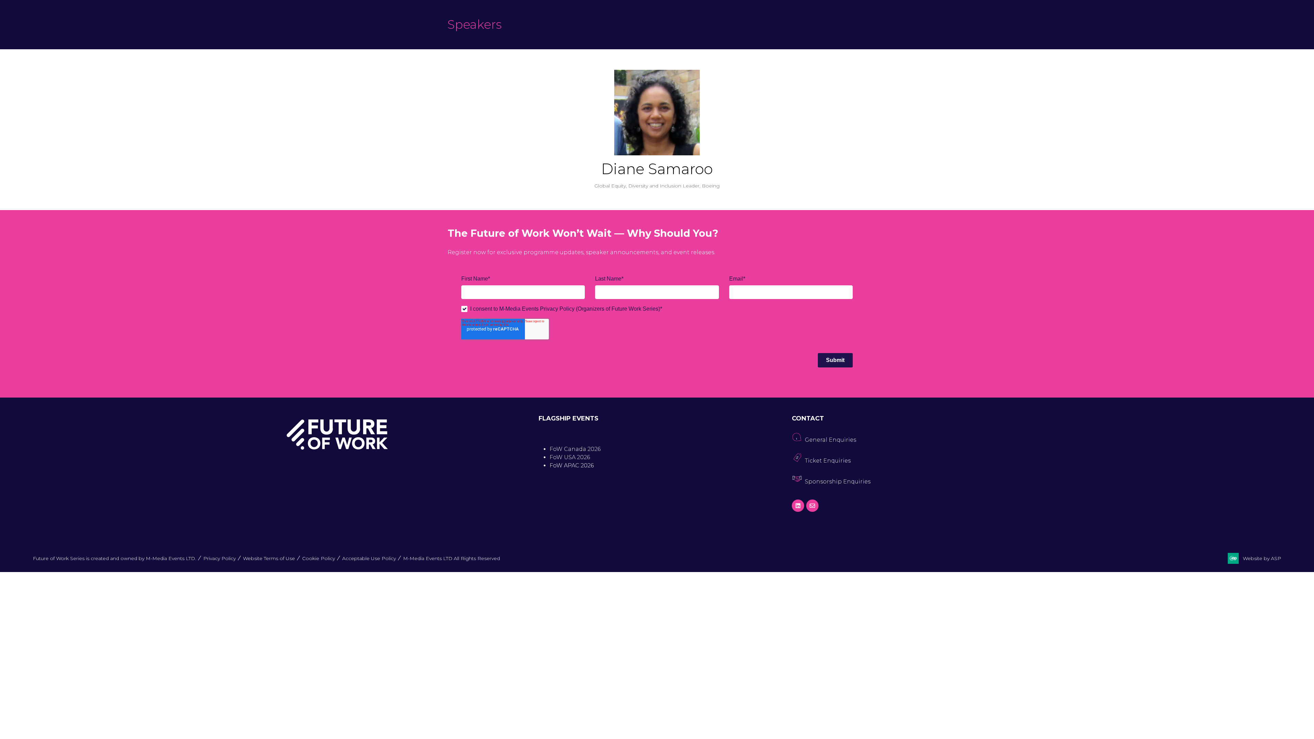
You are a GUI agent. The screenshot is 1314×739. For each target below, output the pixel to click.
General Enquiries (830, 440)
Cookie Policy (318, 558)
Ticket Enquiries (828, 460)
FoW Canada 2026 (575, 449)
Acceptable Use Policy (369, 558)
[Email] (812, 506)
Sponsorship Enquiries (838, 481)
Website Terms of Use (269, 558)
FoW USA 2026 (570, 457)
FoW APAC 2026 (572, 465)
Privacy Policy (219, 558)
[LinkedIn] (798, 506)
